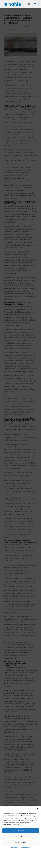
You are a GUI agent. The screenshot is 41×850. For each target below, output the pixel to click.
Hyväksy (21, 831)
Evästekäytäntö (14, 847)
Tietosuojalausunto (24, 847)
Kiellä (20, 836)
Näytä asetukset (20, 842)
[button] (38, 809)
